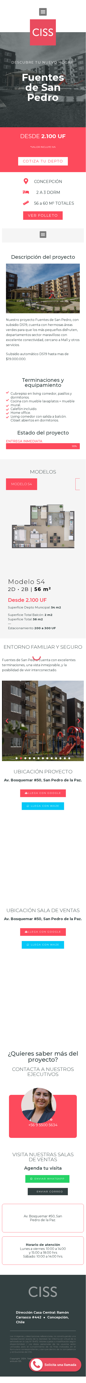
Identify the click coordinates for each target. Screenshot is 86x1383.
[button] (43, 12)
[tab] (21, 484)
